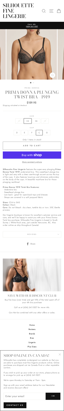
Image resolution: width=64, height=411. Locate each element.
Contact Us (15, 405)
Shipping (6, 105)
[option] (32, 25)
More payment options (32, 162)
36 (36, 121)
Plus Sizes (32, 346)
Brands (32, 333)
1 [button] (31, 83)
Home (32, 325)
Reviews (32, 329)
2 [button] (34, 83)
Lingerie (32, 342)
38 (45, 121)
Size (32, 116)
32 (19, 121)
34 (27, 121)
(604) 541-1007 (30, 307)
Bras (32, 337)
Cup (32, 128)
